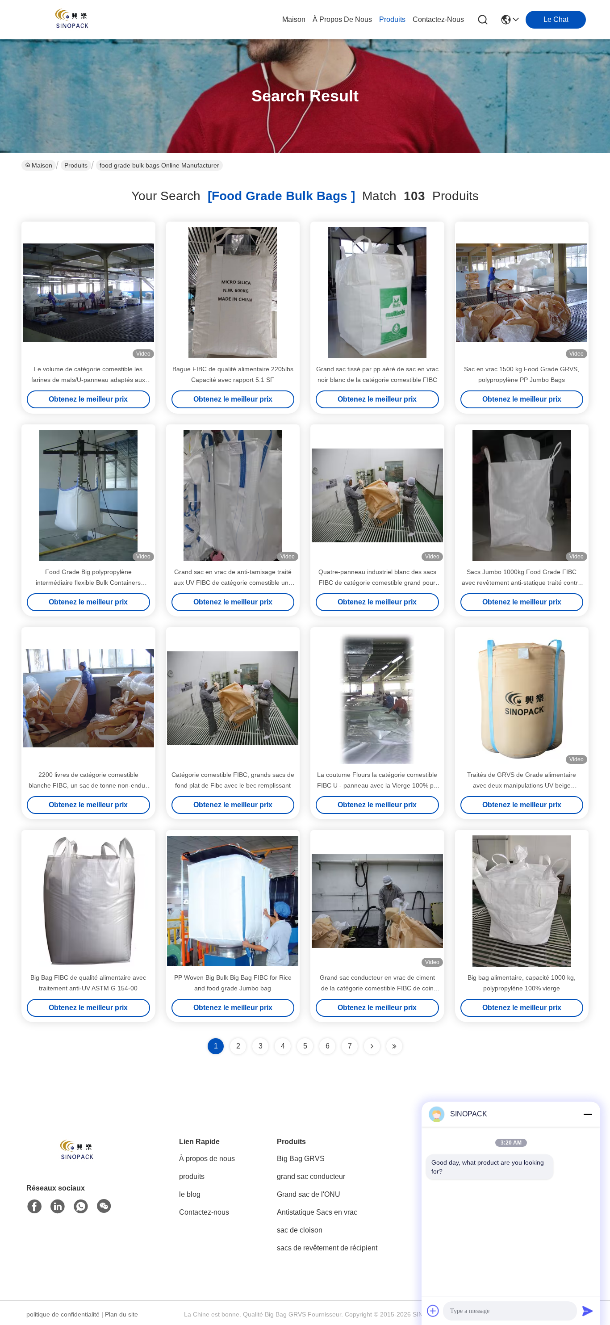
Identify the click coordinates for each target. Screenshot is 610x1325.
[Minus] (587, 1114)
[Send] (588, 1311)
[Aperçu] (75, 1162)
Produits (76, 165)
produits (392, 19)
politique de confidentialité (63, 1314)
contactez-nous (438, 19)
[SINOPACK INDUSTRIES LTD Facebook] (34, 1206)
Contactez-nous (204, 1212)
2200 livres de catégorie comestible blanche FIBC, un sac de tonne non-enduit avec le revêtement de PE (88, 785)
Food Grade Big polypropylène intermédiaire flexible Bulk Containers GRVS (88, 582)
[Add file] (433, 1311)
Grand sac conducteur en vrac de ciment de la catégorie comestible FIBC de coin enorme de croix (377, 988)
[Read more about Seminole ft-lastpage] (394, 1046)
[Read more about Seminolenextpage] (372, 1046)
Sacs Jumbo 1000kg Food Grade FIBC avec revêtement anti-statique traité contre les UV (521, 582)
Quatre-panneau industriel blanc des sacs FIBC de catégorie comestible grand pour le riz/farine (377, 582)
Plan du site (121, 1314)
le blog (190, 1194)
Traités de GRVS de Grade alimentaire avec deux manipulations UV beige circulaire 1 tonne (521, 785)
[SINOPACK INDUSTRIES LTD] (70, 19)
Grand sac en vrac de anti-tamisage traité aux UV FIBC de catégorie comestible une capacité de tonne (233, 582)
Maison (293, 19)
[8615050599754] (81, 1206)
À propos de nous (342, 19)
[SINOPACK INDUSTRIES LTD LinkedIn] (58, 1206)
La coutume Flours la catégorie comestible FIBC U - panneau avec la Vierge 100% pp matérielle (377, 785)
